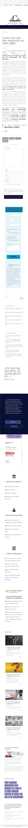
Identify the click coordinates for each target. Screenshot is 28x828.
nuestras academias (14, 108)
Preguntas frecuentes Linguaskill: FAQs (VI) (13, 648)
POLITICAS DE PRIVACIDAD (16, 826)
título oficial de (14, 115)
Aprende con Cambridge (9, 785)
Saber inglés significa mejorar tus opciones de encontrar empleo (13, 341)
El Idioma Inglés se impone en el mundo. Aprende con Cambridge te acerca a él (13, 355)
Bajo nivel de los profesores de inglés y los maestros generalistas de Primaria (14, 346)
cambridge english (15, 791)
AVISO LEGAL (8, 826)
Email (6, 175)
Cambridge (9, 791)
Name (6, 170)
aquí (21, 413)
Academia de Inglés (12, 782)
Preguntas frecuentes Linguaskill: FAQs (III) (13, 728)
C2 (5, 791)
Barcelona (17, 788)
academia (6, 782)
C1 (20, 788)
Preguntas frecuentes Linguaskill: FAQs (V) (13, 675)
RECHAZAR (14, 426)
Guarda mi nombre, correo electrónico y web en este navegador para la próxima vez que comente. (13, 191)
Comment (7, 147)
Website (7, 179)
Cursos (11, 5)
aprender (16, 785)
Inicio (5, 5)
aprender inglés (7, 788)
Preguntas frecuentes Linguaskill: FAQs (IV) (13, 703)
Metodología (18, 5)
